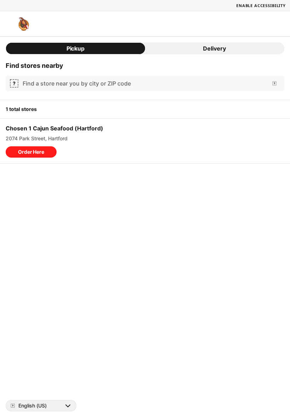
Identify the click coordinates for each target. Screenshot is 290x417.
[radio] (75, 48)
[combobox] (144, 83)
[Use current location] (274, 83)
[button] (31, 152)
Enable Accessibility (261, 5)
